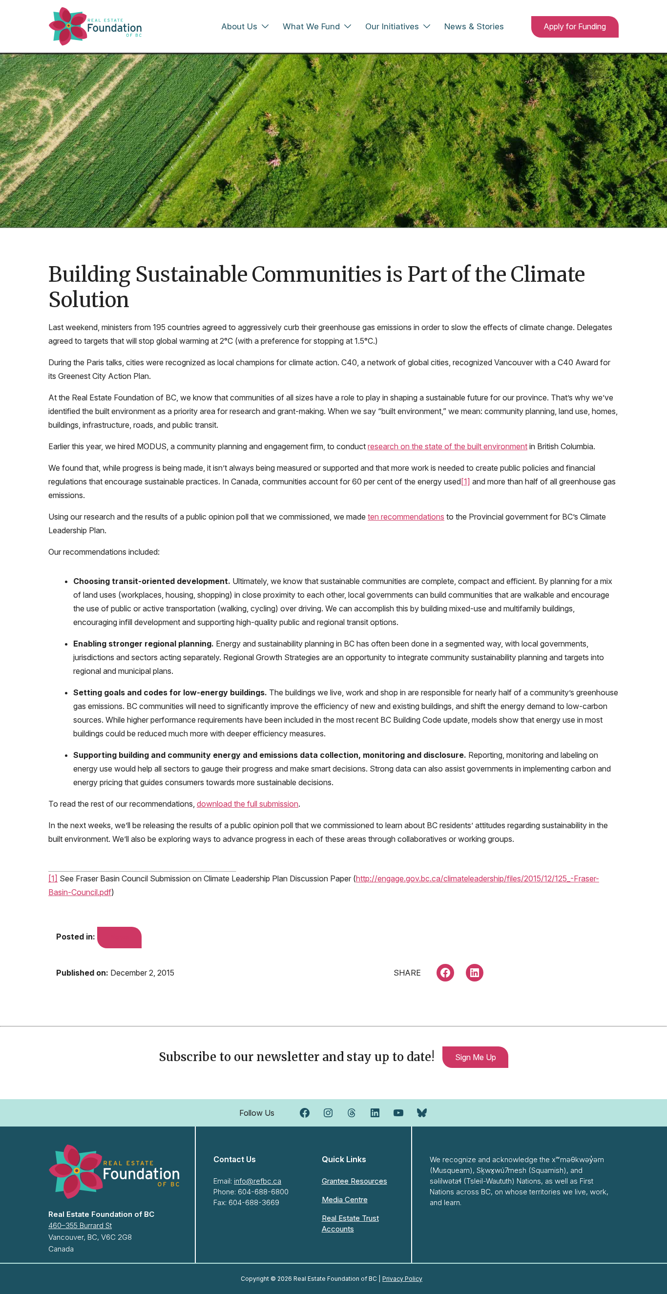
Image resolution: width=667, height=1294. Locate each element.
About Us (239, 26)
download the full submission (247, 804)
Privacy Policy (402, 1278)
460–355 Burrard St (80, 1225)
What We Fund (311, 26)
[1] (465, 481)
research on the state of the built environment (447, 446)
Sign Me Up (475, 1057)
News (119, 936)
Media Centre (345, 1199)
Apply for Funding (574, 26)
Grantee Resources (354, 1181)
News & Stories (474, 26)
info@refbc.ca (257, 1181)
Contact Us (234, 1159)
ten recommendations (406, 517)
